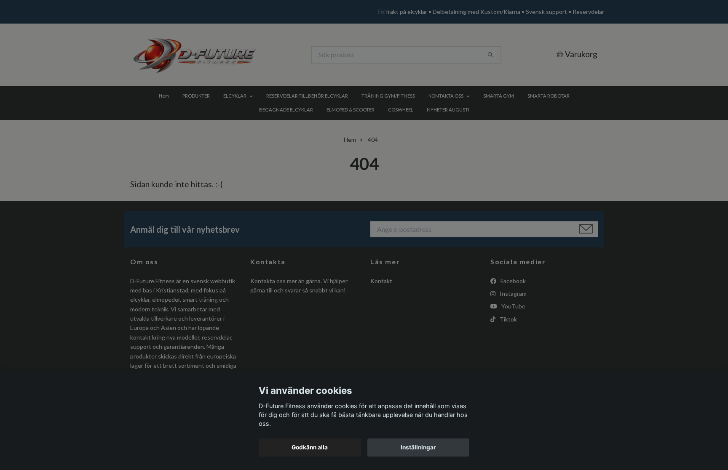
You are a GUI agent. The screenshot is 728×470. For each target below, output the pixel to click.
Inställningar (418, 447)
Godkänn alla (310, 447)
